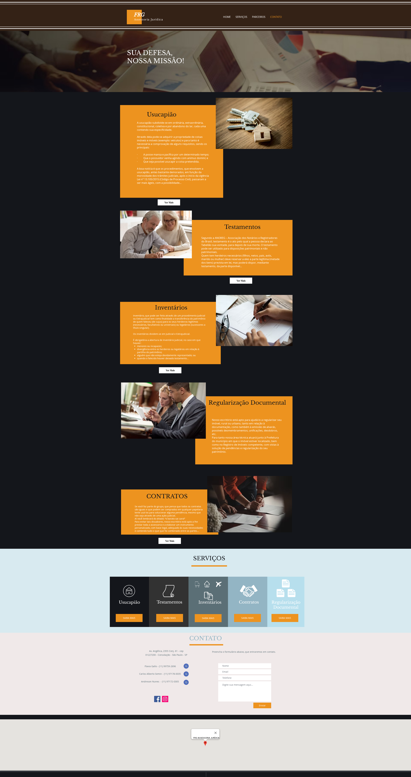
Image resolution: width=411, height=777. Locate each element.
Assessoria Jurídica (148, 19)
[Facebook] (157, 699)
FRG (140, 15)
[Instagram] (165, 699)
